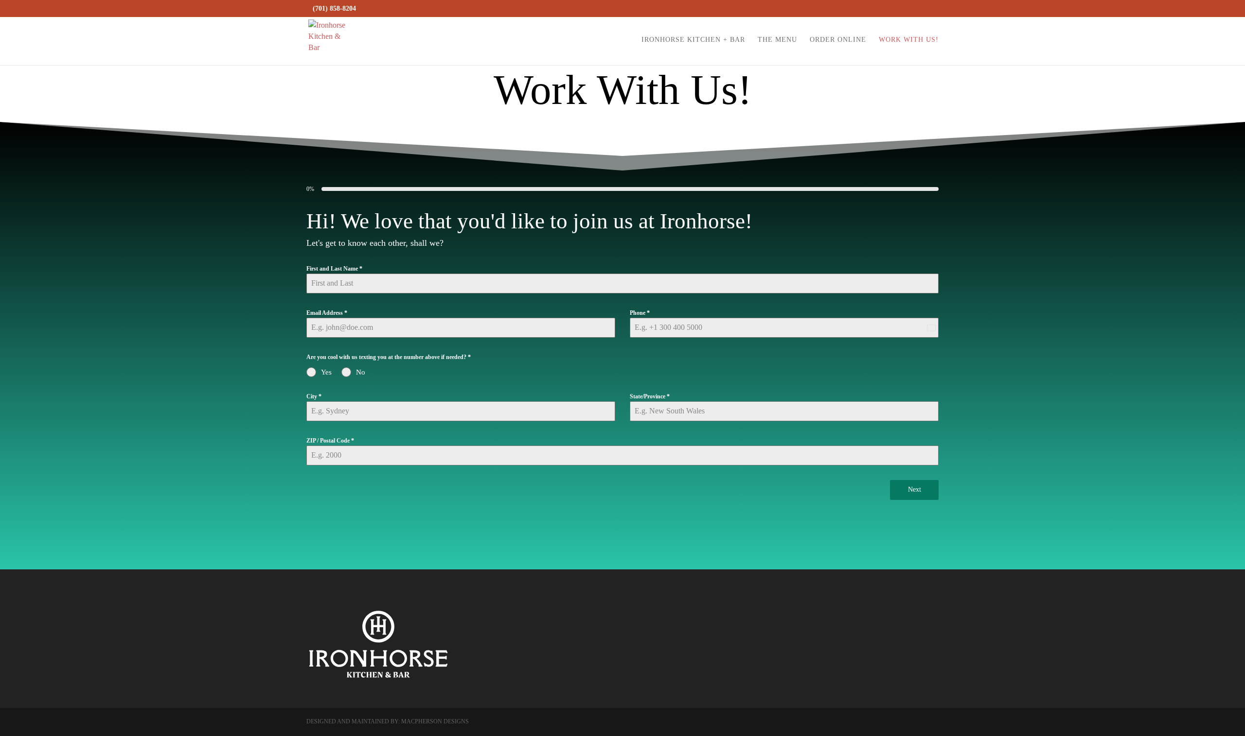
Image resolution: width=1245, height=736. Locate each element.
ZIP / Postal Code (330, 440)
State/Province (650, 396)
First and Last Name (334, 268)
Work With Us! (909, 39)
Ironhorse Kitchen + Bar (693, 39)
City (313, 396)
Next (914, 489)
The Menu (777, 39)
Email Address (326, 312)
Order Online (838, 39)
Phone (640, 312)
